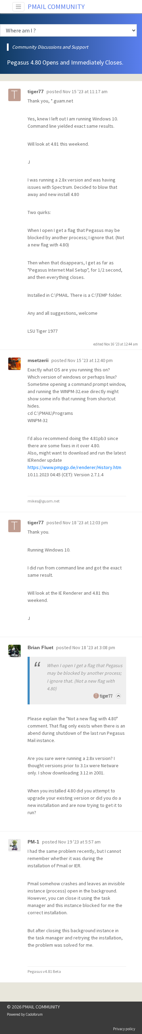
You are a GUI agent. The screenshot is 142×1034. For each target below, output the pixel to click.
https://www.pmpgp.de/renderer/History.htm (74, 467)
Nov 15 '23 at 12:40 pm (90, 360)
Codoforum (34, 1014)
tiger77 (106, 696)
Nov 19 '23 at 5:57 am (79, 842)
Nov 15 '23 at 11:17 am (85, 91)
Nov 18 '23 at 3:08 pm (93, 647)
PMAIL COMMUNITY (56, 6)
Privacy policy (124, 1028)
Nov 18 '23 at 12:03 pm (85, 522)
